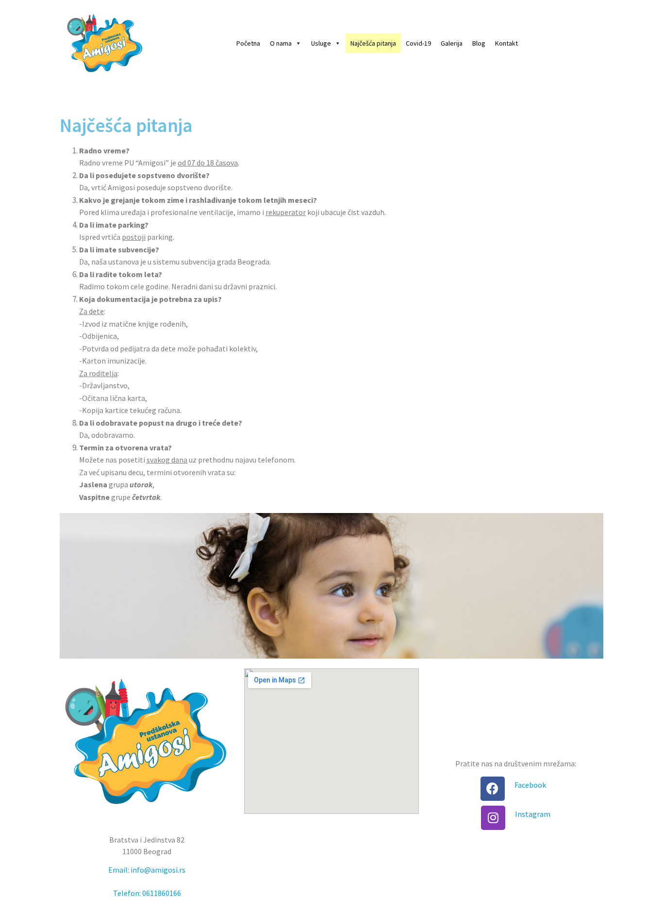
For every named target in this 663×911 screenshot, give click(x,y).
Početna (248, 43)
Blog (478, 43)
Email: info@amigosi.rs (146, 870)
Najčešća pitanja (373, 43)
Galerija (452, 43)
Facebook (530, 785)
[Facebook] (493, 789)
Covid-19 (418, 43)
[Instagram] (493, 818)
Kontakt (506, 43)
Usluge (321, 43)
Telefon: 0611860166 (147, 893)
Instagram (532, 814)
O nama (281, 43)
